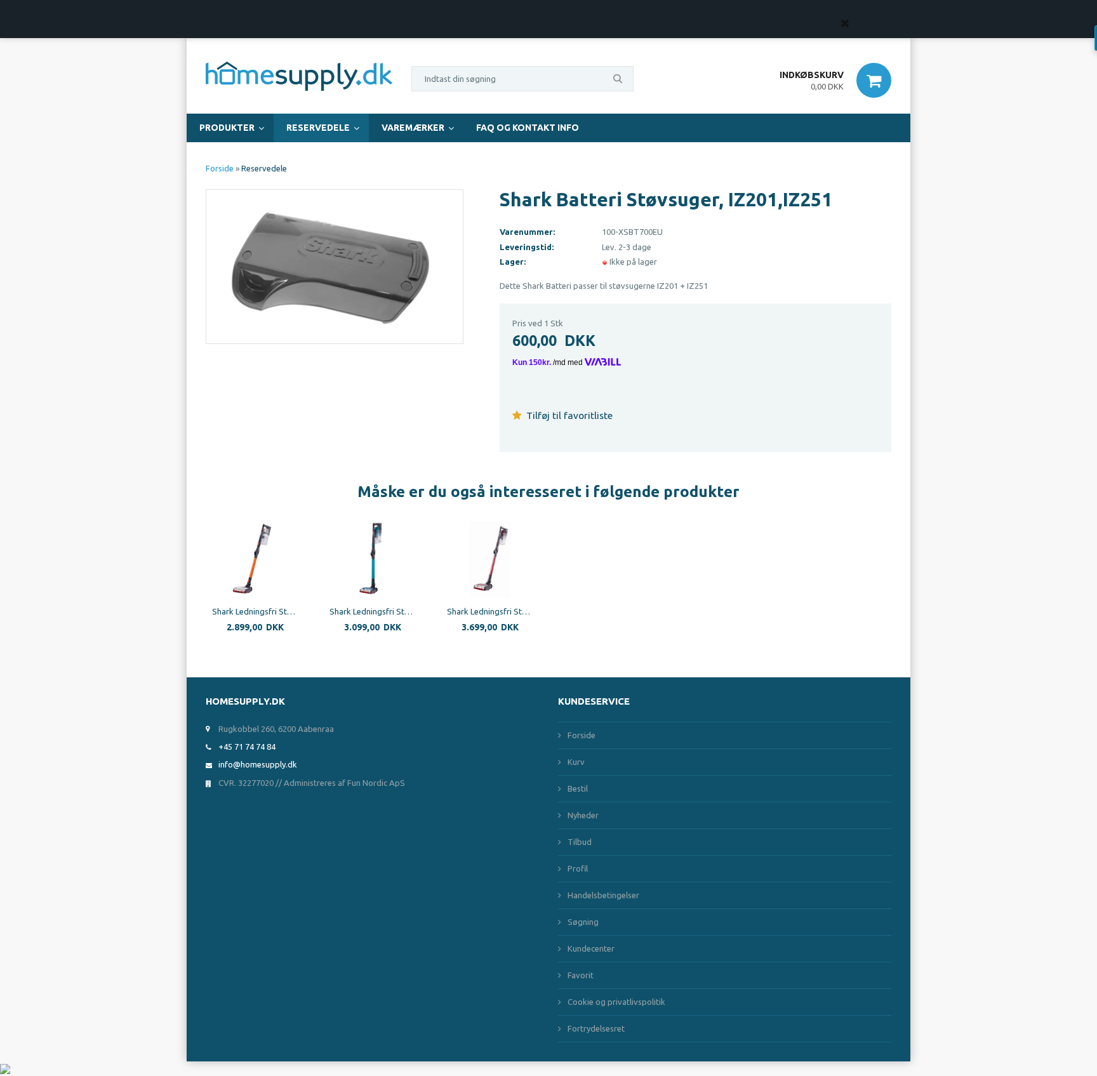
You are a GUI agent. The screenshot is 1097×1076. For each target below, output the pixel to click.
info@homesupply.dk (257, 764)
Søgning (583, 921)
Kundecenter (591, 948)
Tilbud (580, 841)
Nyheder (583, 815)
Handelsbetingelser (603, 895)
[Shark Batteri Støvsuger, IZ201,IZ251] (334, 265)
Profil (578, 868)
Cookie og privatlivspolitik (616, 1001)
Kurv (576, 761)
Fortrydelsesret (596, 1028)
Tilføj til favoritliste (568, 415)
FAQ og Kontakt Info (527, 128)
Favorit (581, 975)
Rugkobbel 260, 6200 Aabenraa (276, 728)
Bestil (578, 788)
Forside (220, 168)
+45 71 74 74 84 (247, 746)
